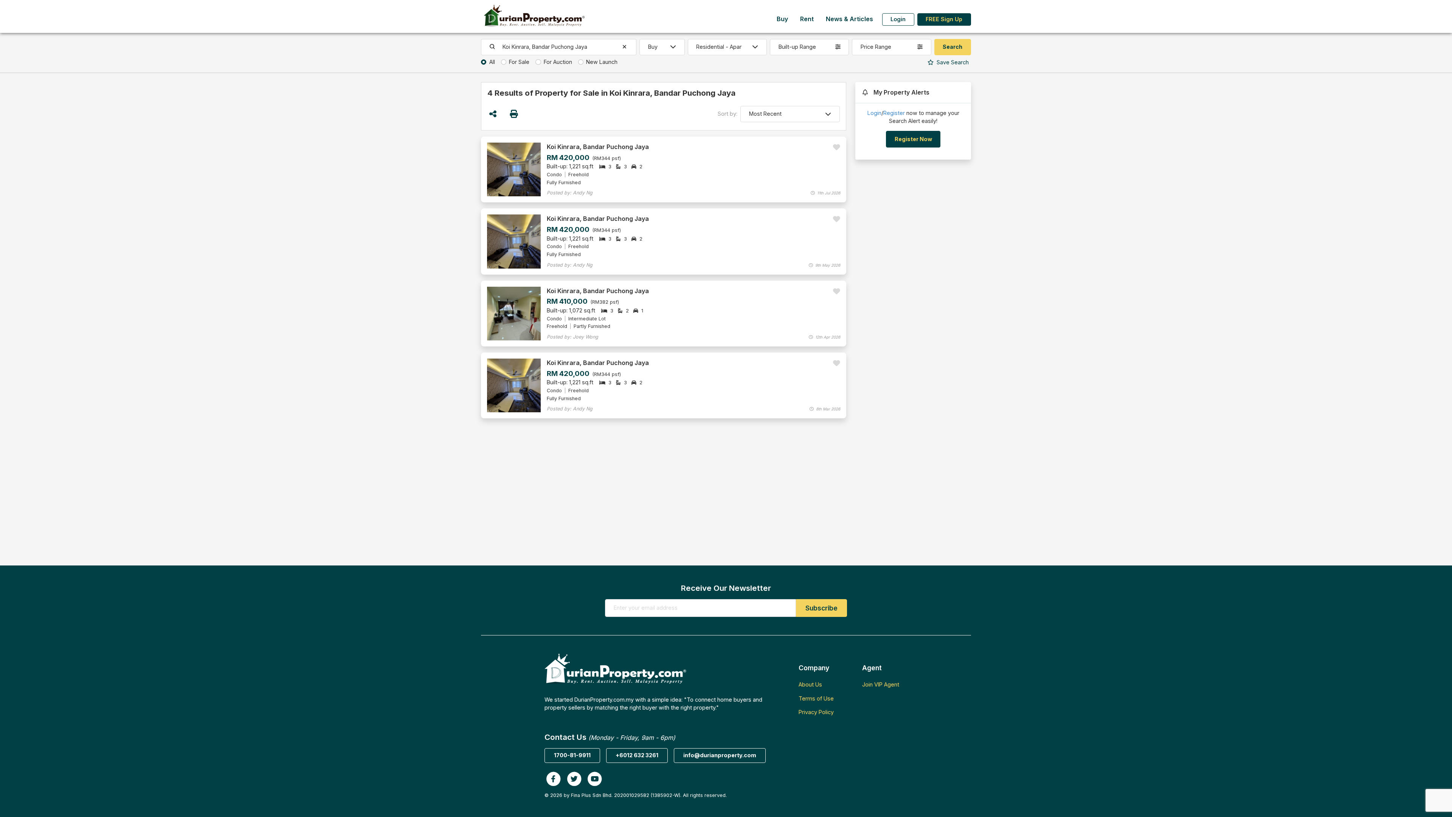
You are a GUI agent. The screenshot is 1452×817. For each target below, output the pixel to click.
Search (952, 62)
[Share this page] (492, 114)
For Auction (558, 62)
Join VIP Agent (880, 684)
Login (898, 19)
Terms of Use (816, 698)
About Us (810, 684)
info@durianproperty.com (719, 755)
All (492, 62)
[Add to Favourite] (836, 147)
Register (894, 113)
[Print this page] (514, 114)
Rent (807, 19)
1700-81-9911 (572, 755)
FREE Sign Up (944, 19)
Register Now (913, 139)
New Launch (601, 62)
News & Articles (849, 19)
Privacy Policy (816, 712)
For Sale (519, 62)
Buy (782, 19)
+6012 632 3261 (637, 755)
